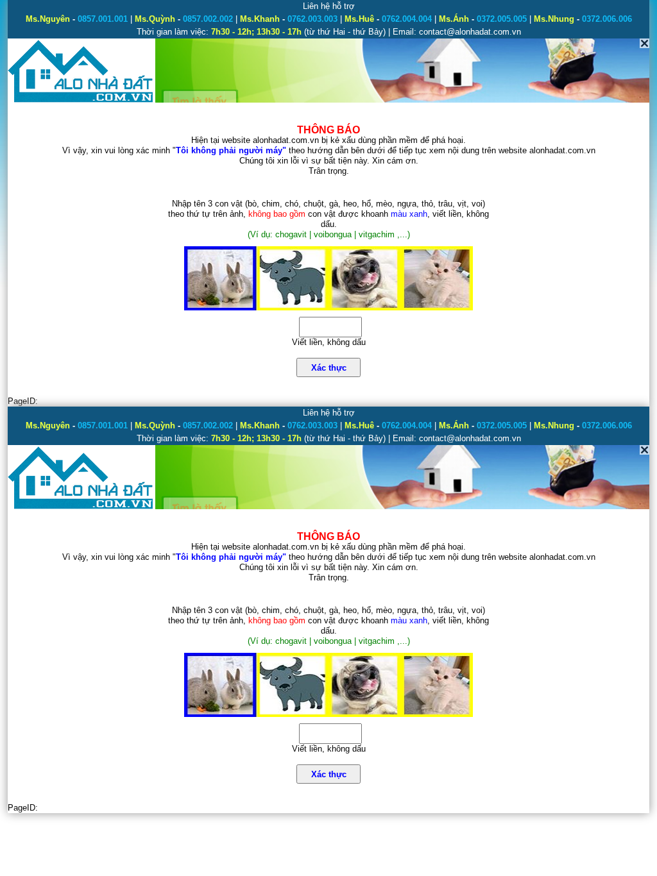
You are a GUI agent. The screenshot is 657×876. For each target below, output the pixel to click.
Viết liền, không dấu (329, 342)
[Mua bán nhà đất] (81, 101)
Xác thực (328, 368)
